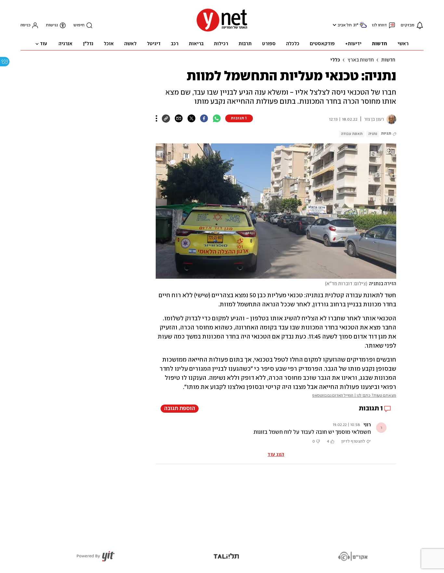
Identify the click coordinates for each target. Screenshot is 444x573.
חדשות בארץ (360, 60)
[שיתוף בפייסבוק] (204, 118)
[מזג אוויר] (363, 27)
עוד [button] (43, 44)
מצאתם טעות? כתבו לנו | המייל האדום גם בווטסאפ (354, 395)
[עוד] (156, 118)
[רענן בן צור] (390, 119)
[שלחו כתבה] (179, 118)
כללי (335, 60)
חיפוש (79, 25)
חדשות (388, 60)
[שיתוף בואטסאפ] (217, 118)
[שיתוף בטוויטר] (191, 118)
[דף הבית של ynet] (222, 31)
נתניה (372, 134)
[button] (333, 25)
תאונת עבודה (351, 134)
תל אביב (345, 25)
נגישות (52, 25)
